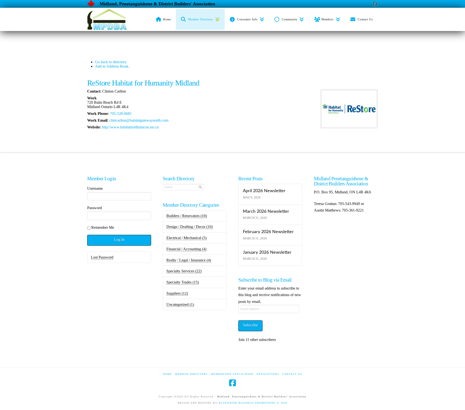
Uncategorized (180, 304)
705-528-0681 (121, 113)
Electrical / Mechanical (186, 238)
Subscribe (250, 325)
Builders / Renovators (186, 216)
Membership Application (232, 374)
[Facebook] (232, 383)
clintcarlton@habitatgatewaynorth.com (138, 120)
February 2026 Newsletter (268, 232)
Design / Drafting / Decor (189, 227)
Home (167, 374)
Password (94, 208)
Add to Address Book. (112, 66)
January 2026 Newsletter (267, 252)
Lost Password (102, 257)
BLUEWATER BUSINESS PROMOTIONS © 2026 (253, 403)
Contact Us (292, 374)
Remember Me (102, 227)
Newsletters (268, 374)
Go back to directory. (111, 62)
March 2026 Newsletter (266, 211)
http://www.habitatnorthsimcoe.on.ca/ (130, 127)
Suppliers (177, 293)
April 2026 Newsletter (264, 191)
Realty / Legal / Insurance (188, 260)
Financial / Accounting (186, 249)
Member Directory (191, 374)
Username (95, 188)
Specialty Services (184, 271)
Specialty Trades (182, 282)
